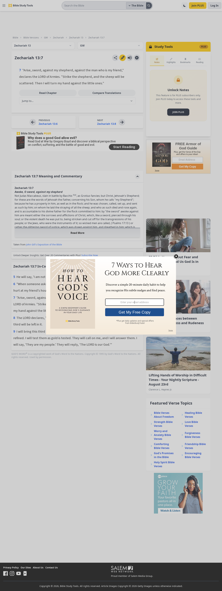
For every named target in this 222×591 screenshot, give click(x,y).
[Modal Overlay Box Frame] (111, 295)
